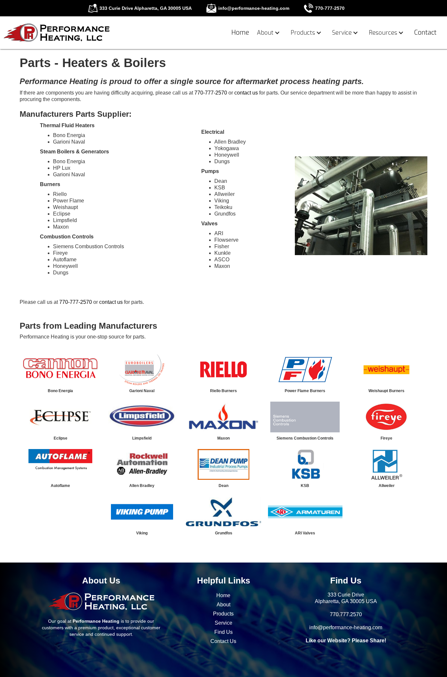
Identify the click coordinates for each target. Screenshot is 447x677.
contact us (246, 92)
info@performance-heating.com (345, 627)
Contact (425, 32)
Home (240, 32)
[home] (56, 31)
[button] (270, 33)
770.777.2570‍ (346, 614)
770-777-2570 (210, 92)
